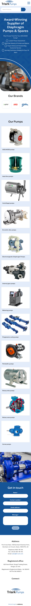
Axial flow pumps (7, 176)
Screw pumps (6, 444)
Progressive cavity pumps (10, 337)
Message (15, 515)
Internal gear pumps (8, 283)
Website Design (11, 604)
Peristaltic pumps (8, 364)
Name (15, 492)
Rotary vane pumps (8, 417)
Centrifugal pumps (8, 203)
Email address (15, 507)
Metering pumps (7, 310)
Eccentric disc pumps (9, 230)
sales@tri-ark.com (17, 553)
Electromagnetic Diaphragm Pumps (13, 256)
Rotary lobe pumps (8, 390)
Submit (15, 528)
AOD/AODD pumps (8, 149)
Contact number (15, 500)
